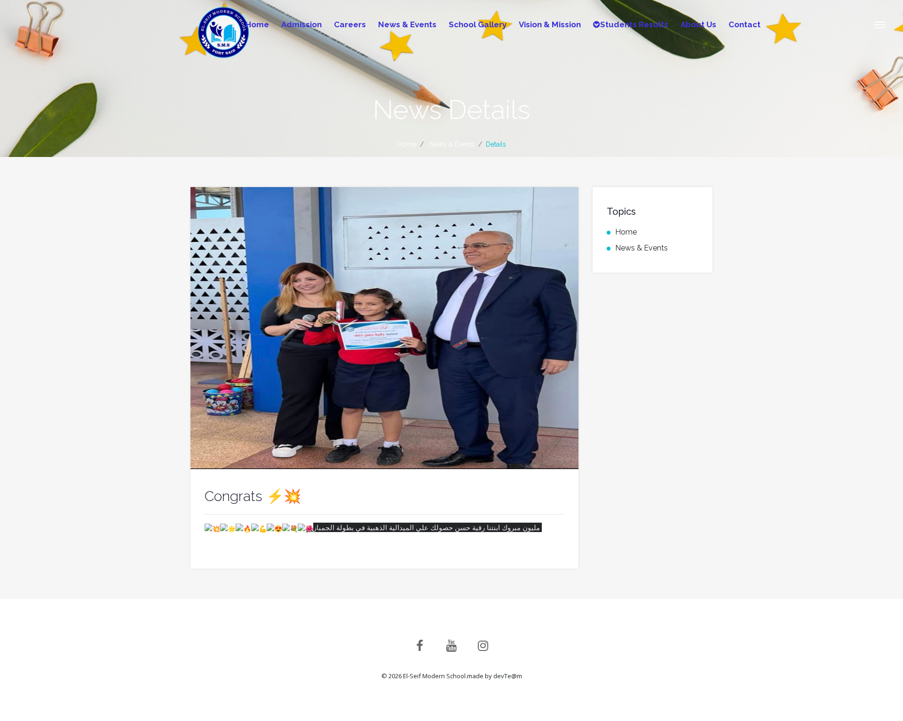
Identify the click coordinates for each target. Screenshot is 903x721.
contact (744, 24)
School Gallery (478, 24)
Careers (350, 24)
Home (257, 24)
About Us (698, 24)
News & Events (407, 24)
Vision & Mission (550, 24)
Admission (301, 24)
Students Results (634, 24)
